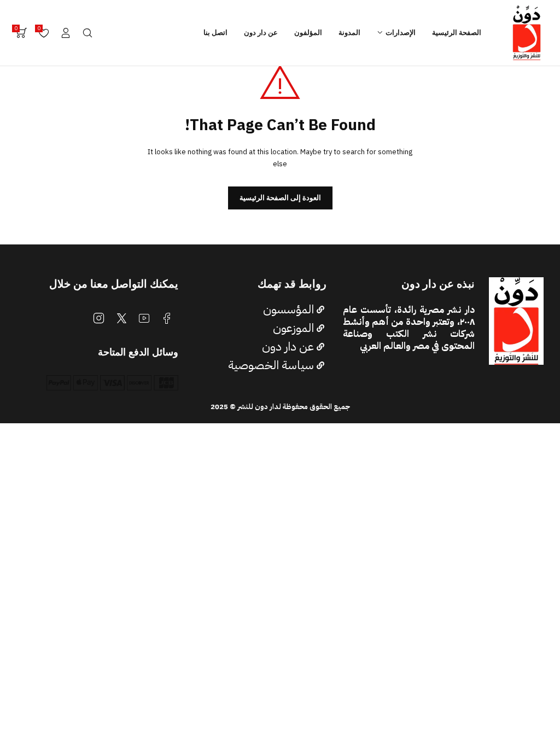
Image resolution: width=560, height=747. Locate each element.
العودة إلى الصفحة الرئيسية (280, 197)
